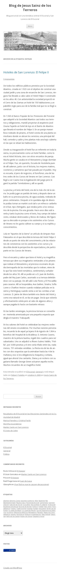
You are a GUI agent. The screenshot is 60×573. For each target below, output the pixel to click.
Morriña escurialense (12, 424)
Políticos (28, 514)
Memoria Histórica (21, 512)
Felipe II (14, 375)
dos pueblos (35, 505)
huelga (35, 509)
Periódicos (20, 514)
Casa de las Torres (15, 505)
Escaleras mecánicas (10, 507)
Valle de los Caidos (13, 516)
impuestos (42, 509)
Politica (6, 454)
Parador (40, 512)
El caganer (44, 505)
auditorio (30, 501)
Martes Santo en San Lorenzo (16, 427)
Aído (36, 501)
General (39, 371)
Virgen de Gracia (26, 516)
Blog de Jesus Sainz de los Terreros (30, 7)
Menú (30, 26)
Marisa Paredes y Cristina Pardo (17, 420)
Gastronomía (22, 509)
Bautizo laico (21, 503)
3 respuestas (9, 79)
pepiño (13, 514)
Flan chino (48, 507)
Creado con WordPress (12, 568)
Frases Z (13, 509)
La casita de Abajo (14, 510)
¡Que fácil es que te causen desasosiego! (31, 484)
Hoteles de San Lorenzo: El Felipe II (26, 72)
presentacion (36, 514)
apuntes (24, 501)
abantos (6, 501)
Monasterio (32, 512)
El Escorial (30, 371)
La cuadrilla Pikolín (29, 510)
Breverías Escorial (32, 503)
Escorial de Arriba (25, 507)
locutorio (10, 512)
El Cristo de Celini (10, 430)
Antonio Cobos (15, 501)
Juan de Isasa (26, 481)
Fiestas (41, 507)
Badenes (42, 501)
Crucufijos (26, 505)
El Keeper (21, 471)
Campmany (44, 503)
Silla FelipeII (46, 514)
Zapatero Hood (38, 516)
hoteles (21, 375)
